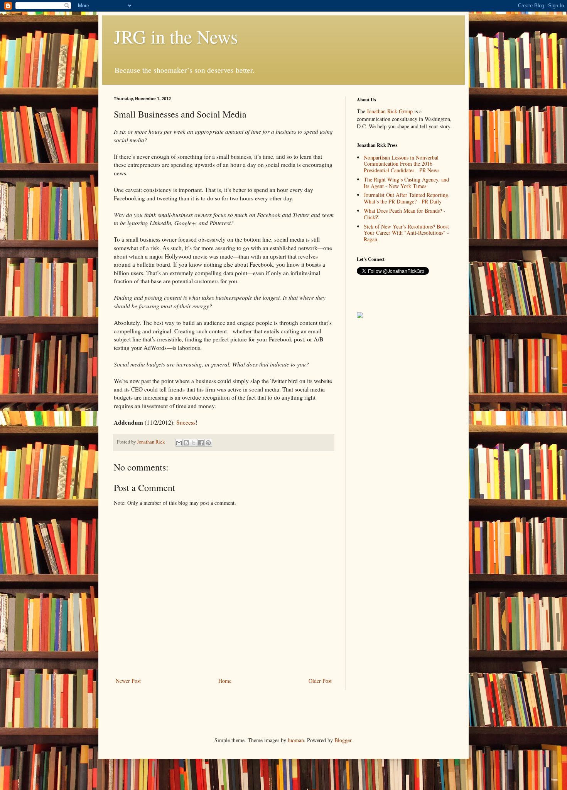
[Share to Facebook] (201, 443)
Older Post (320, 680)
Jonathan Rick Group (390, 111)
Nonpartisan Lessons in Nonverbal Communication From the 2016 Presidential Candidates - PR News (401, 164)
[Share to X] (193, 443)
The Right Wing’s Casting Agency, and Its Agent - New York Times (406, 183)
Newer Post (128, 680)
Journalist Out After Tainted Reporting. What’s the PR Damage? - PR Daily (407, 198)
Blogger (342, 740)
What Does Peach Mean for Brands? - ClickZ (405, 214)
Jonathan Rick (151, 442)
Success (186, 422)
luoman (296, 740)
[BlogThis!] (186, 443)
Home (224, 680)
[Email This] (179, 443)
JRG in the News (176, 36)
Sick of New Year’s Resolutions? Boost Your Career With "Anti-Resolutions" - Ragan (406, 233)
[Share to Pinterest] (208, 443)
